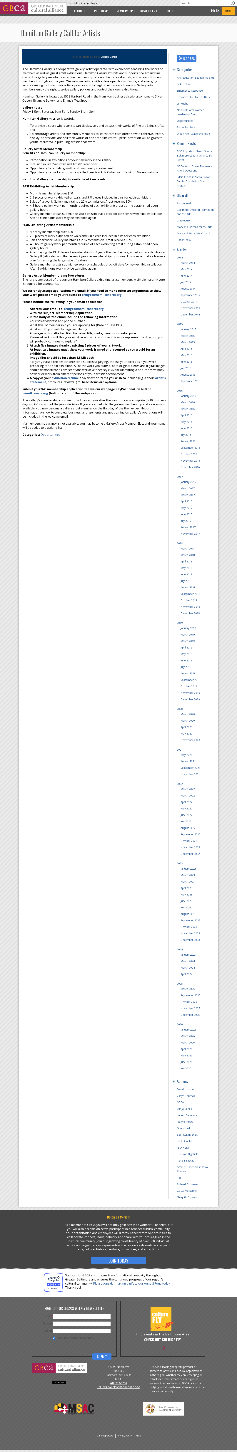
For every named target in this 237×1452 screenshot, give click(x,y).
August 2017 (188, 527)
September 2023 (190, 920)
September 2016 (190, 447)
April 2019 (186, 647)
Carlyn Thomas (186, 1096)
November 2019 (190, 693)
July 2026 (186, 1068)
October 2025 (189, 1002)
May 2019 (186, 654)
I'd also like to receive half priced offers (75, 1338)
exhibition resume (65, 378)
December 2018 (190, 613)
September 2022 (190, 834)
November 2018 (190, 607)
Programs (101, 11)
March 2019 (188, 634)
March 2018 (188, 548)
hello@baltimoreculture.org (118, 1387)
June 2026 (186, 1062)
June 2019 (186, 660)
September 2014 (190, 295)
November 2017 (190, 533)
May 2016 (186, 422)
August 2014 (188, 288)
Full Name (47, 1323)
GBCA (180, 1102)
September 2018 (190, 594)
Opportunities (50, 435)
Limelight (182, 103)
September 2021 (190, 767)
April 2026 (186, 1049)
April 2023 (186, 888)
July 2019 (186, 667)
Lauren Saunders (187, 1115)
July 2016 (186, 434)
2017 (180, 476)
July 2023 (186, 907)
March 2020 (188, 714)
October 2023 (189, 927)
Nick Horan (183, 1147)
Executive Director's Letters (193, 97)
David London (185, 1089)
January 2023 (188, 868)
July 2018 (186, 581)
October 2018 (189, 600)
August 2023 (188, 914)
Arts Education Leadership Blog (195, 77)
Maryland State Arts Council (193, 233)
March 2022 (188, 789)
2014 (180, 257)
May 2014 (186, 269)
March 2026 (188, 1036)
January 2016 (188, 396)
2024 (180, 949)
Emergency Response (190, 90)
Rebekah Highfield (187, 1154)
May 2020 (186, 733)
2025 (180, 983)
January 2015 (188, 329)
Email (49, 1316)
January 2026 (188, 1029)
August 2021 (188, 761)
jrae (179, 1177)
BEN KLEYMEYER (187, 1134)
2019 (180, 623)
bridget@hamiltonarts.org (102, 295)
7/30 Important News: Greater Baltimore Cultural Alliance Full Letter (195, 155)
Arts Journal (184, 203)
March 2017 (188, 488)
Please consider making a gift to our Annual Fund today (131, 1283)
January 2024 (188, 954)
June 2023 (186, 901)
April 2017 (186, 501)
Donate (228, 11)
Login (94, 3)
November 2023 (190, 933)
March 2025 (188, 989)
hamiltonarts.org (35, 393)
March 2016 (188, 402)
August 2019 (188, 673)
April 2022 (186, 802)
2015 (180, 324)
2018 (180, 543)
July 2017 (186, 520)
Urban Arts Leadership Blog (193, 133)
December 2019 (190, 699)
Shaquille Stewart (109, 56)
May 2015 (186, 355)
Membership (124, 11)
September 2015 (190, 381)
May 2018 (186, 568)
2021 (180, 749)
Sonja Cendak (185, 1108)
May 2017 (186, 508)
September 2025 (190, 995)
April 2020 (186, 727)
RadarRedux (184, 240)
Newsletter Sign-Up (79, 3)
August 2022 (188, 828)
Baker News (184, 84)
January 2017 (188, 482)
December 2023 (190, 940)
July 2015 (186, 368)
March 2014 (188, 262)
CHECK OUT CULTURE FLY (162, 1340)
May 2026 (186, 1055)
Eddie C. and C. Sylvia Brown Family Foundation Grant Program (194, 181)
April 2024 (186, 974)
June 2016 (186, 428)
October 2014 (189, 301)
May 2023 (186, 894)
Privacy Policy (125, 1435)
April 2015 (186, 348)
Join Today (118, 1260)
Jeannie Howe (185, 1121)
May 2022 (186, 808)
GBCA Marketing (187, 1190)
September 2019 (190, 680)
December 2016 (190, 467)
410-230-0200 (118, 1383)
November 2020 (190, 740)
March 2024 (188, 961)
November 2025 (190, 1008)
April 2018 (186, 561)
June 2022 (186, 815)
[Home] (33, 13)
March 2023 (188, 875)
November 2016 (190, 460)
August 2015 (188, 374)
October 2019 (189, 686)
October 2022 (189, 841)
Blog (170, 11)
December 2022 (190, 854)
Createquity (184, 220)
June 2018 (186, 574)
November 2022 (190, 847)
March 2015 (188, 335)
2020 (180, 709)
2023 (180, 863)
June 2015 (186, 361)
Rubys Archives (186, 127)
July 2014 (186, 282)
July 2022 (186, 821)
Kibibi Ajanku (184, 1141)
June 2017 (186, 514)
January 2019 (188, 628)
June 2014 (186, 275)
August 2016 (188, 441)
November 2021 (190, 774)
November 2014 (190, 308)
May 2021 (186, 755)
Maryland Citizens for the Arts (194, 227)
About (78, 11)
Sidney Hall (183, 1128)
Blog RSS (189, 58)
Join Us (215, 10)
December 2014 (190, 314)
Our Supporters (105, 1435)
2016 (180, 390)
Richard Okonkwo (187, 1184)
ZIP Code (48, 1330)
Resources (147, 11)
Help (138, 1435)
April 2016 (186, 415)
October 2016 (189, 454)
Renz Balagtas (185, 1160)
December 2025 (190, 1014)
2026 (180, 1024)
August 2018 (188, 587)
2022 (180, 784)
